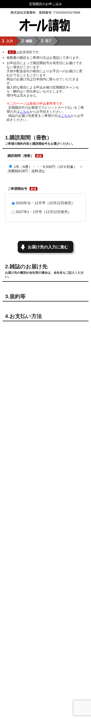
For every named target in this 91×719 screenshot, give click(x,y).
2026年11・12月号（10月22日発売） (45, 203)
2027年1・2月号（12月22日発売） (43, 212)
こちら (25, 111)
